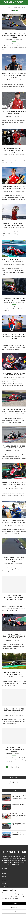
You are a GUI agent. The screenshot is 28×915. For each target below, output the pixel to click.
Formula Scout (9, 525)
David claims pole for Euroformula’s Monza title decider (14, 749)
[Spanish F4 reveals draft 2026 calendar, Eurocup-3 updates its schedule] (14, 22)
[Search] (26, 2)
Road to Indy (5, 886)
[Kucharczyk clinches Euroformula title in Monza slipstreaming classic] (14, 584)
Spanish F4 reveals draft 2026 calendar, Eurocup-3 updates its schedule (14, 35)
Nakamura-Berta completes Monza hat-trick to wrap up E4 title (14, 150)
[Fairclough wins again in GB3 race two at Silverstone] (6, 826)
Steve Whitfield (9, 488)
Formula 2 (4, 876)
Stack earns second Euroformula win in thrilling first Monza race (14, 636)
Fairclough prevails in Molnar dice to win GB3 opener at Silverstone (18, 834)
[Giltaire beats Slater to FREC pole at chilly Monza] (14, 361)
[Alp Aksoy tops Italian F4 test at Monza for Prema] (14, 100)
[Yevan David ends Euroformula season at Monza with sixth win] (14, 509)
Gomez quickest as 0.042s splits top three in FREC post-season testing (14, 75)
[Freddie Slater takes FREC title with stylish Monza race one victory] (14, 323)
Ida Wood (9, 39)
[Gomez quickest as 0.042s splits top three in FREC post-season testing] (14, 62)
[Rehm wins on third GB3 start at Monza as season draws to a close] (14, 471)
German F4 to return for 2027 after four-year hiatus (19, 805)
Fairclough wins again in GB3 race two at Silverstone (19, 824)
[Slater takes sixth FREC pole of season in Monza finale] (14, 248)
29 (18, 767)
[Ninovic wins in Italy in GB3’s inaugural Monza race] (14, 661)
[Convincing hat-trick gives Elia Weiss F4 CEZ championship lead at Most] (6, 797)
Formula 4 (4, 883)
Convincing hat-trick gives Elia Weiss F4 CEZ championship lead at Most (19, 796)
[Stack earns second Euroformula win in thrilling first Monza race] (14, 622)
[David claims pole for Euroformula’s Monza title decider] (14, 736)
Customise (14, 907)
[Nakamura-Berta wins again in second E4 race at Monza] (14, 212)
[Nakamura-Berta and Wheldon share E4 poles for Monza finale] (14, 398)
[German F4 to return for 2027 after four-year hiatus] (6, 807)
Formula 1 (4, 873)
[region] (14, 901)
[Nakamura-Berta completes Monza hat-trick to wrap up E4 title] (14, 137)
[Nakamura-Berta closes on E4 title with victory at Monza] (14, 286)
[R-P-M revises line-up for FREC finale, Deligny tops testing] (14, 434)
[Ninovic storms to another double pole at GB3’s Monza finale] (14, 697)
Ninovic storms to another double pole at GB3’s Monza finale (14, 711)
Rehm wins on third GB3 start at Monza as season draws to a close (14, 484)
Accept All (14, 903)
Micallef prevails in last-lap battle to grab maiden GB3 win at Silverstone (19, 815)
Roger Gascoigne (9, 154)
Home (3, 7)
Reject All (14, 912)
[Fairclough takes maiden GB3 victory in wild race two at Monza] (14, 546)
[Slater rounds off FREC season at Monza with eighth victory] (14, 175)
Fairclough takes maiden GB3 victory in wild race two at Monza (14, 559)
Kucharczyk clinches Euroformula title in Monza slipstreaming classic (14, 597)
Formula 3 (4, 880)
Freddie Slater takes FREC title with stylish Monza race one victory (14, 336)
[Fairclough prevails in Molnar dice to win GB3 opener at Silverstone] (6, 835)
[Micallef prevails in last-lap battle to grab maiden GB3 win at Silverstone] (6, 816)
